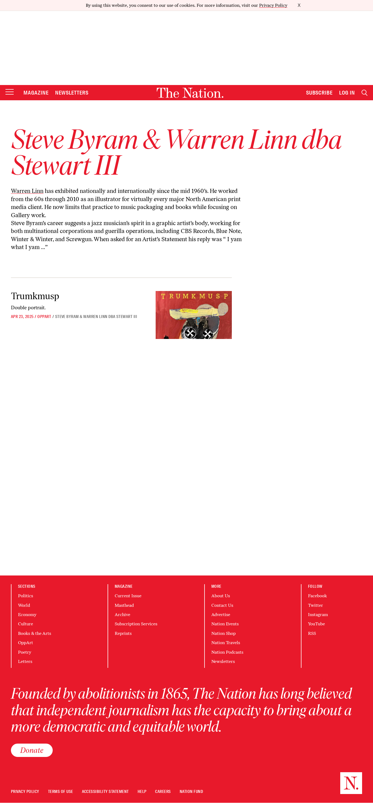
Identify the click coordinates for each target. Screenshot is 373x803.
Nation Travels (225, 642)
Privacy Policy (273, 5)
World (24, 605)
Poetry (24, 652)
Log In (347, 92)
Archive (122, 614)
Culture (25, 623)
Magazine (36, 92)
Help (142, 791)
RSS (312, 633)
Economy (27, 614)
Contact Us (222, 605)
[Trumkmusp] (194, 315)
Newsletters (72, 92)
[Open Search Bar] (365, 93)
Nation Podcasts (227, 652)
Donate (31, 750)
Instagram (318, 614)
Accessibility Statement (105, 791)
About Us (220, 595)
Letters (25, 661)
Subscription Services (136, 623)
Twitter (315, 605)
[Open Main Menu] (9, 92)
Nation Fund (191, 791)
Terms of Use (60, 791)
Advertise (220, 614)
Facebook (317, 595)
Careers (163, 791)
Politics (25, 595)
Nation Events (225, 623)
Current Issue (128, 595)
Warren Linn (27, 190)
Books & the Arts (34, 633)
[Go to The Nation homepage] (190, 93)
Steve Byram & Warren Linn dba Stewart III (96, 316)
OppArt (44, 316)
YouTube (316, 623)
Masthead (124, 605)
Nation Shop (223, 633)
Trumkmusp (35, 296)
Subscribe (319, 92)
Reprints (123, 633)
